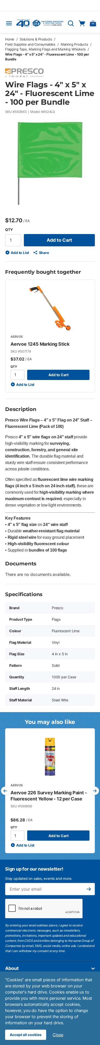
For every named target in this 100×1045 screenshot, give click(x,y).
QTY (9, 229)
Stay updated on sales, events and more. (38, 878)
